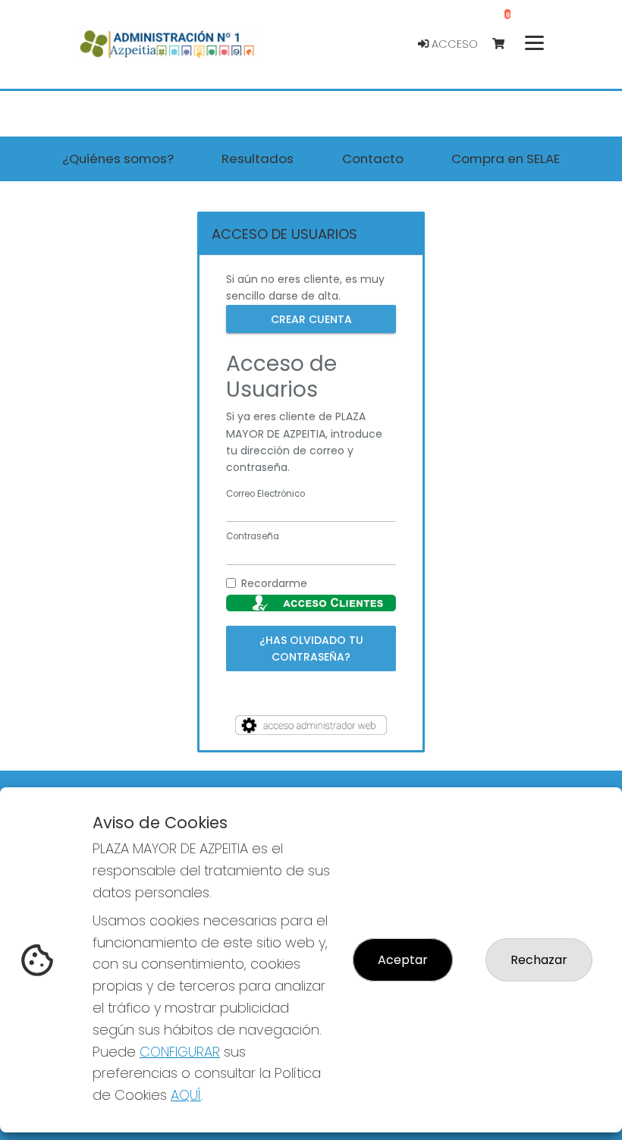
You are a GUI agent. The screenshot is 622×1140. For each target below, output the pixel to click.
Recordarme (274, 583)
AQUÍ (186, 1094)
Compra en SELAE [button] (505, 158)
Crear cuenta (311, 318)
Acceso (453, 44)
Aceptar (403, 960)
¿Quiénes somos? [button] (118, 158)
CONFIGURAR (180, 1051)
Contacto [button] (373, 158)
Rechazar (538, 960)
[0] (505, 44)
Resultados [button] (257, 158)
